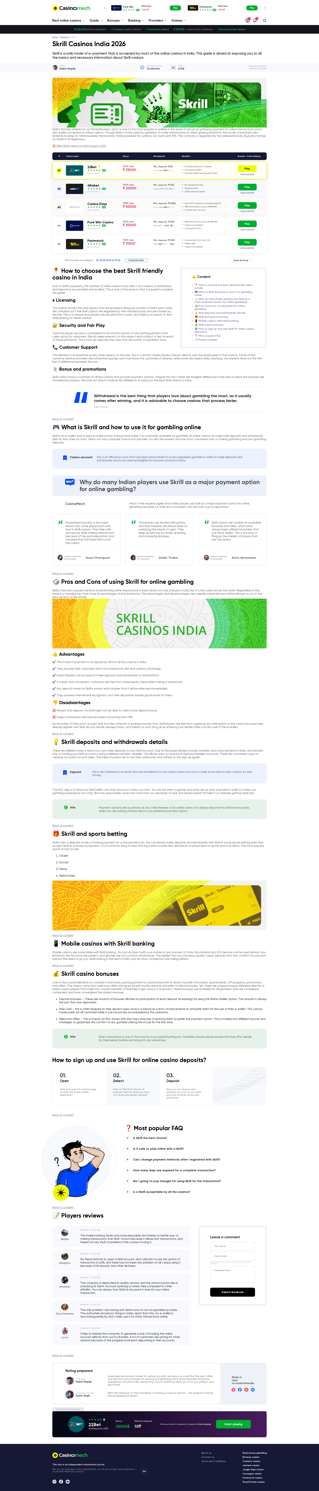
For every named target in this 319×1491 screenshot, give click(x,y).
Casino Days (97, 203)
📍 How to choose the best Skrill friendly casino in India (224, 286)
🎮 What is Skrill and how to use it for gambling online (223, 293)
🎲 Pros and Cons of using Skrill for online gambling (220, 307)
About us (206, 1453)
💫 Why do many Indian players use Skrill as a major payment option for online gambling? (222, 300)
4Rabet (93, 185)
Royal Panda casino (254, 1482)
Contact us (207, 1457)
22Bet (92, 167)
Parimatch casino (252, 1477)
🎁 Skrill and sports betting (211, 316)
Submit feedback (233, 1292)
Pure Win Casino (100, 222)
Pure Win (128, 6)
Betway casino (251, 1457)
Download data (136, 260)
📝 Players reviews (206, 339)
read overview (247, 174)
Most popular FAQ (210, 335)
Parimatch (206, 6)
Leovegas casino (252, 1473)
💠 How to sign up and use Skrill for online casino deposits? (224, 330)
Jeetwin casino (251, 1465)
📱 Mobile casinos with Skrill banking (217, 320)
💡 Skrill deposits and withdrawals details (220, 312)
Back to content (63, 419)
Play (175, 8)
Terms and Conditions (213, 1461)
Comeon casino (251, 1461)
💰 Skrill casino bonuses (209, 324)
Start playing (233, 1424)
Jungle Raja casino (253, 1469)
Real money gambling (255, 1453)
